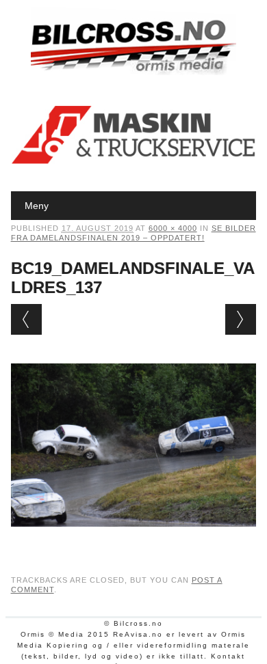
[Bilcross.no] (133, 71)
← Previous (26, 319)
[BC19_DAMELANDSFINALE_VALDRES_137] (134, 539)
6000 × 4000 (173, 228)
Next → (240, 319)
